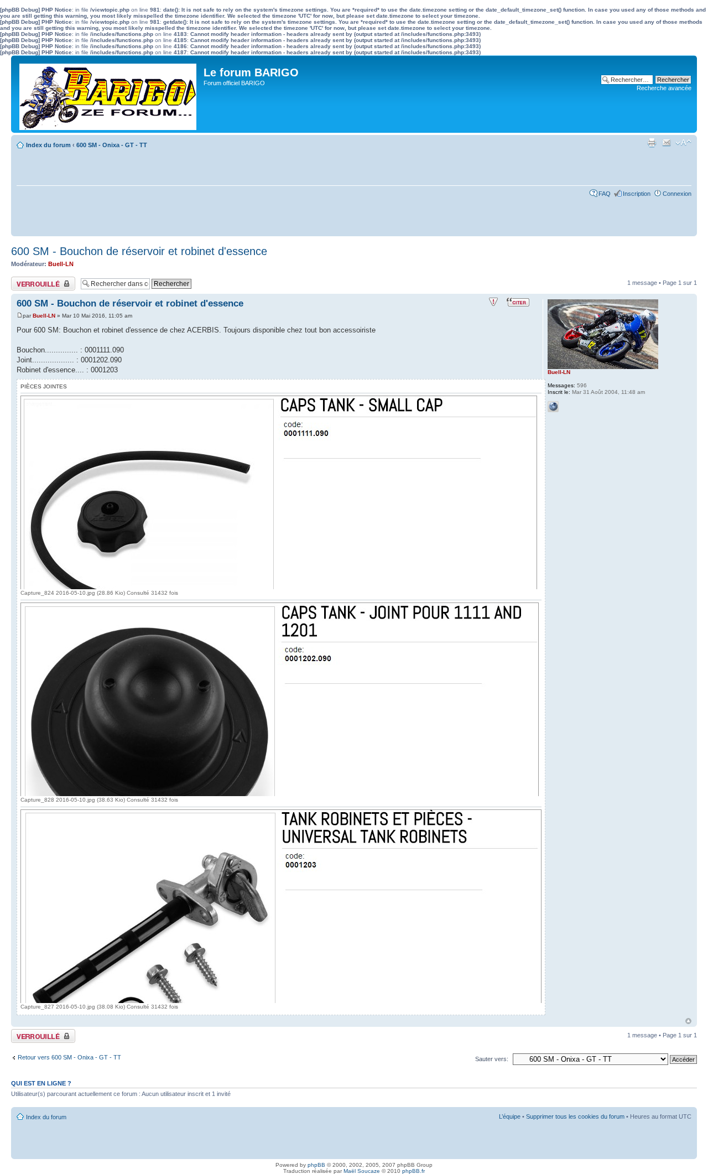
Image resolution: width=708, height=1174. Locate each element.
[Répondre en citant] (517, 302)
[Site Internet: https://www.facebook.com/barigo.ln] (553, 406)
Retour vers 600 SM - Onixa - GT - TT (69, 1057)
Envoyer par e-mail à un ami (666, 143)
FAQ (604, 193)
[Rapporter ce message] (493, 302)
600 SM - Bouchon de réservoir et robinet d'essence (139, 251)
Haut (688, 1021)
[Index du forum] (109, 94)
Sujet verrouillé (30, 280)
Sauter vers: (491, 1059)
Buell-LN (61, 264)
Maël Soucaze (361, 1171)
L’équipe (509, 1116)
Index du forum (48, 145)
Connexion (677, 193)
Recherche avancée (664, 88)
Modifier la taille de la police (683, 143)
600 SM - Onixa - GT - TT (111, 145)
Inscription (636, 193)
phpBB (316, 1165)
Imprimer (651, 143)
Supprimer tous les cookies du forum (575, 1116)
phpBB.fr (413, 1171)
